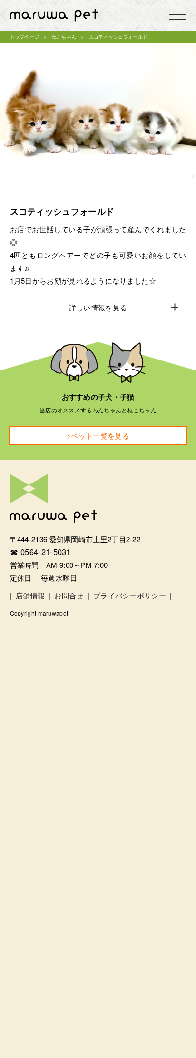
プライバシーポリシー (129, 595)
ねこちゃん (64, 36)
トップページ (24, 36)
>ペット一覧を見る (98, 436)
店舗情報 (30, 595)
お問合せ (68, 595)
